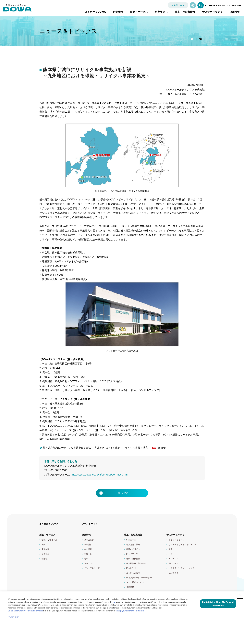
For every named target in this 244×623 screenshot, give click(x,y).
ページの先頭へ (213, 522)
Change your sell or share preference (130, 611)
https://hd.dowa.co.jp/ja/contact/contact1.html (100, 474)
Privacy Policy (13, 617)
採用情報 (235, 11)
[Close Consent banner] (240, 595)
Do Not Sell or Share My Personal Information (25, 611)
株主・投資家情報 (185, 11)
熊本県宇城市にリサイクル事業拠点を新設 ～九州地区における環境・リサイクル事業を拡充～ (96, 447)
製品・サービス (139, 11)
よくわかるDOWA (95, 11)
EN (200, 39)
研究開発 (160, 11)
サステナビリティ (212, 11)
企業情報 (118, 11)
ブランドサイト (90, 523)
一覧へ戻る (122, 493)
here (113, 602)
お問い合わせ (179, 5)
